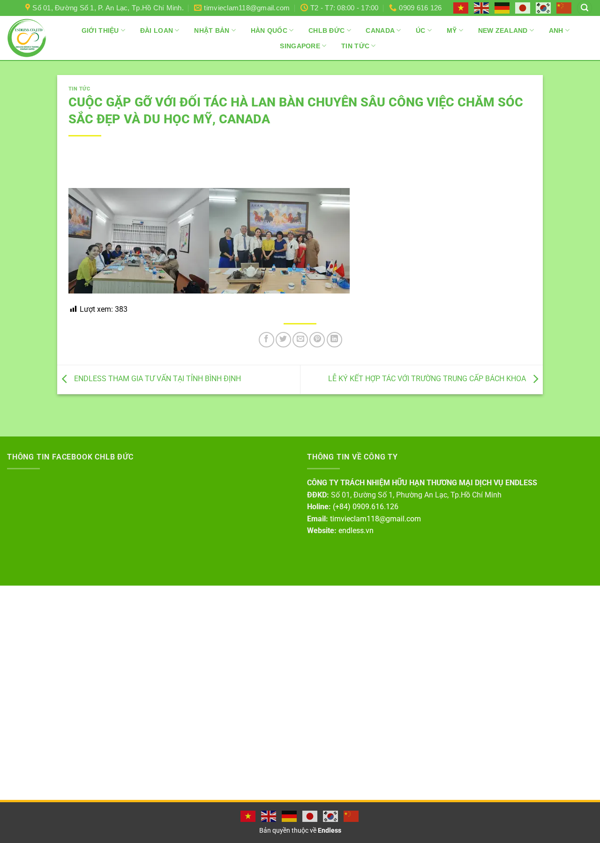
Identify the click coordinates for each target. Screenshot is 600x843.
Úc (421, 30)
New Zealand (503, 30)
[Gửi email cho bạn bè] (300, 339)
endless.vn (356, 530)
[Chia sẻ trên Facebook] (266, 339)
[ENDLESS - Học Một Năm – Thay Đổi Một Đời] (26, 38)
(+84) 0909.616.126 (365, 506)
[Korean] (543, 7)
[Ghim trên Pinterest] (317, 339)
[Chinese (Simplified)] (564, 7)
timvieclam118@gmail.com (375, 518)
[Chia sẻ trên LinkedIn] (334, 339)
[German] (502, 7)
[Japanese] (523, 7)
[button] (584, 8)
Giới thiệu (100, 30)
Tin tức (79, 89)
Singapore (300, 46)
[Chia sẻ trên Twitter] (283, 339)
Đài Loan (156, 30)
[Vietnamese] (461, 7)
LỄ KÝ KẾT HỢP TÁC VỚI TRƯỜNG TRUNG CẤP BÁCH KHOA (428, 379)
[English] (482, 7)
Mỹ (452, 30)
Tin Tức (355, 46)
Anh (556, 30)
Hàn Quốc (269, 30)
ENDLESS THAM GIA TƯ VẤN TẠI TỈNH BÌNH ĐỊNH (156, 379)
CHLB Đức (326, 30)
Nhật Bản (211, 30)
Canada (380, 30)
